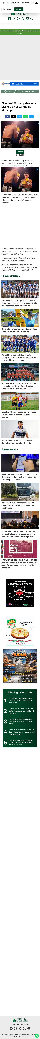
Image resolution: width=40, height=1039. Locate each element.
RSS (28, 1034)
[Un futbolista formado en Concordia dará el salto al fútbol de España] (20, 429)
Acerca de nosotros (7, 1034)
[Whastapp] (18, 18)
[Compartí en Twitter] (13, 116)
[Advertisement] (20, 59)
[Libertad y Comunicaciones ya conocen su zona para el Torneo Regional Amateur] (20, 401)
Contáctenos (34, 1034)
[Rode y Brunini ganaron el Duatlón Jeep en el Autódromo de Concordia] (20, 318)
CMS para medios (17, 1036)
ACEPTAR (19, 9)
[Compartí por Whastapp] (25, 116)
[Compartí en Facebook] (7, 116)
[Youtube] (27, 18)
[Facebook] (9, 18)
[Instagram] (14, 18)
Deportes (20, 152)
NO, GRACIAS (7, 9)
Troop (26, 1036)
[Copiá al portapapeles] (31, 116)
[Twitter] (22, 18)
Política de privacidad (20, 1034)
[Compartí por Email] (19, 116)
